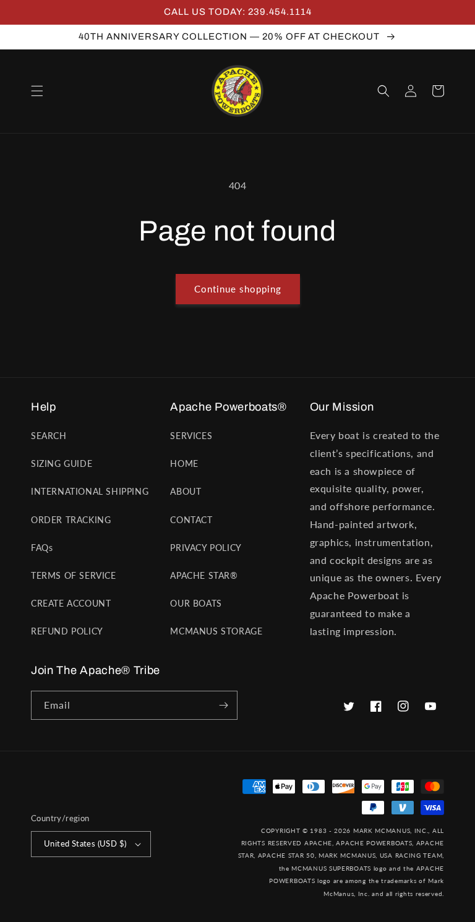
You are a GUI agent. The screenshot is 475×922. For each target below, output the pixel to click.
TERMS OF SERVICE (73, 575)
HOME (184, 463)
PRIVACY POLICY (205, 547)
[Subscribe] (223, 705)
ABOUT (185, 491)
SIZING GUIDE (61, 463)
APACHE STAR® (204, 575)
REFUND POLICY (67, 631)
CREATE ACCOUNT (71, 603)
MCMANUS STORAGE (216, 631)
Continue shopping (237, 288)
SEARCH (49, 435)
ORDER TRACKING (71, 519)
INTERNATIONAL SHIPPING (89, 491)
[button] (37, 91)
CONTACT (191, 519)
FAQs (42, 547)
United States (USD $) (85, 843)
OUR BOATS (195, 603)
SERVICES (191, 435)
